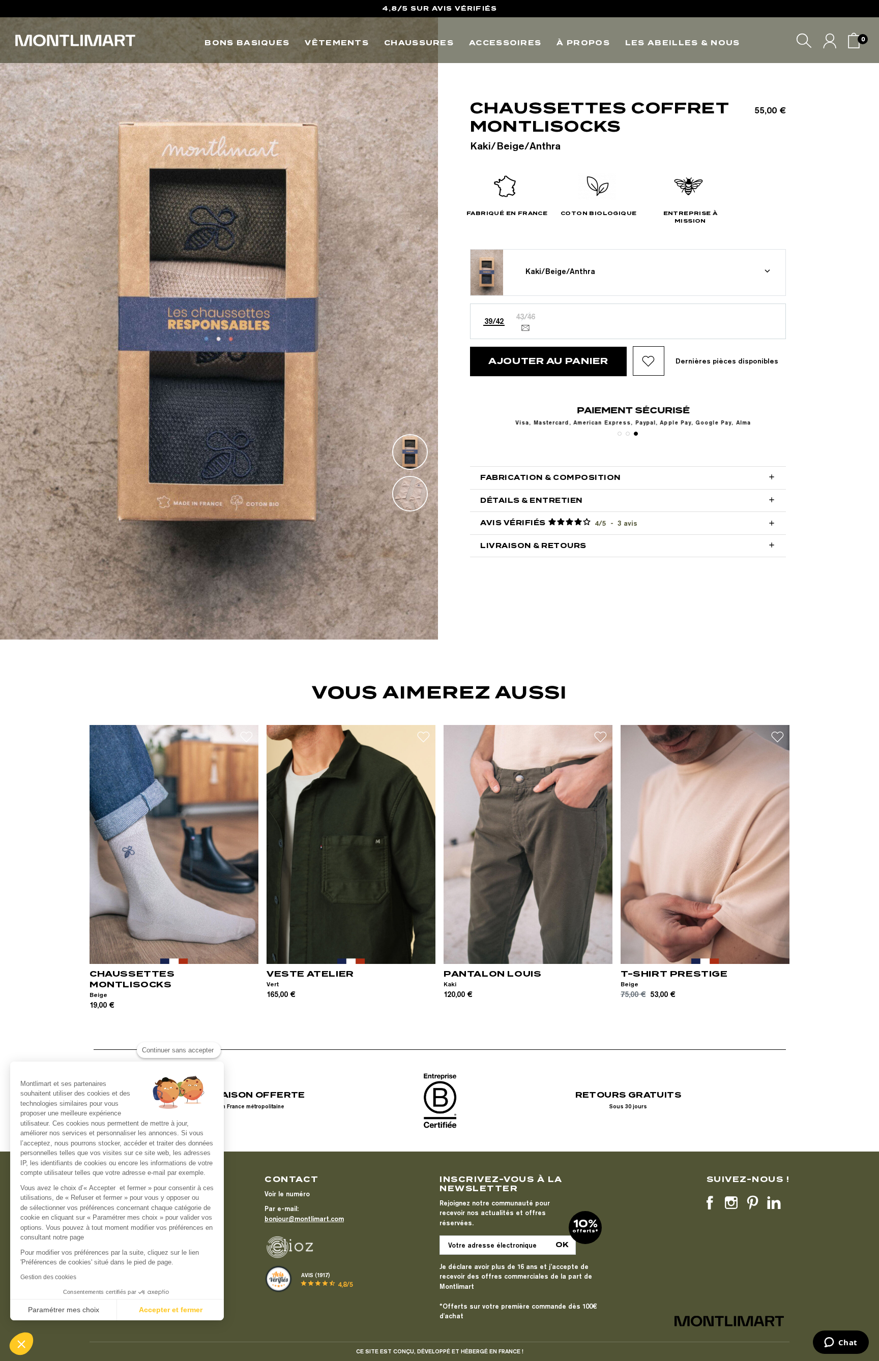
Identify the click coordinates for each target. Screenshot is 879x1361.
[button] (21, 1344)
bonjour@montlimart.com (304, 1219)
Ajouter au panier (548, 361)
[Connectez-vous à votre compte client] (830, 40)
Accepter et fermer (170, 1310)
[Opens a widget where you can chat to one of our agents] (840, 1343)
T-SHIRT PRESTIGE (674, 974)
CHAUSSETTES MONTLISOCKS (132, 979)
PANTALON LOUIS (492, 974)
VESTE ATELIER (310, 974)
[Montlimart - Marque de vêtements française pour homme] (75, 40)
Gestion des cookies (48, 1277)
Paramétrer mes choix (63, 1310)
